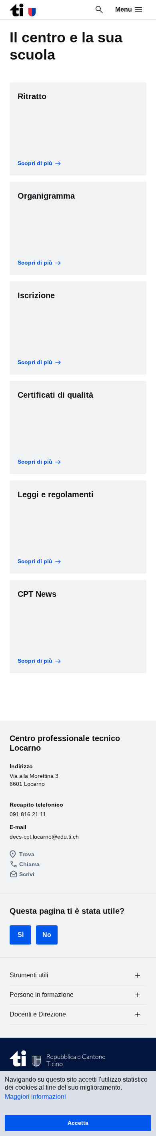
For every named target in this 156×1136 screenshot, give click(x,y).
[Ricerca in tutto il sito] (99, 9)
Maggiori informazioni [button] (35, 1096)
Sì (21, 934)
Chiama (29, 864)
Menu (123, 9)
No (46, 934)
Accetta (78, 1123)
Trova (26, 854)
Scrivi (26, 874)
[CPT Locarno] (23, 8)
